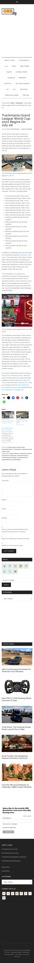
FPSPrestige (25, 952)
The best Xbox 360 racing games (11, 861)
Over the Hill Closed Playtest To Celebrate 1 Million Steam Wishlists (17, 786)
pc (12, 449)
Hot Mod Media (13, 950)
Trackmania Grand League (9, 457)
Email (4, 509)
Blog (10, 447)
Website (4, 518)
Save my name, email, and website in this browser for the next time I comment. (15, 530)
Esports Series (21, 447)
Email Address (7, 818)
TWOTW (7, 952)
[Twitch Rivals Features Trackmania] (8, 414)
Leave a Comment (26, 129)
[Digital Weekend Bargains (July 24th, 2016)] (22, 414)
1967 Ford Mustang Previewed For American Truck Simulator (16, 670)
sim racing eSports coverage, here (12, 390)
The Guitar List (19, 954)
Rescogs (17, 956)
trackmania (13, 455)
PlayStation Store (22, 382)
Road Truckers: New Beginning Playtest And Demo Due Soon (15, 757)
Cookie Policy (6, 871)
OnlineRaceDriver (17, 12)
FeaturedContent (7, 449)
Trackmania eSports (22, 455)
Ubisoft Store (18, 375)
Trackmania (17, 449)
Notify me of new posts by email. (12, 545)
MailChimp (13, 827)
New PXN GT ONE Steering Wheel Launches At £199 (16, 699)
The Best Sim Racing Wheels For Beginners (14, 857)
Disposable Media (16, 952)
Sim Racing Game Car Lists (9, 849)
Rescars (27, 954)
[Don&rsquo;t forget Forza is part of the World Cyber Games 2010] (9, 435)
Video (8, 451)
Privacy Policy (6, 867)
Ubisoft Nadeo (17, 459)
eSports (11, 453)
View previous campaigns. (10, 824)
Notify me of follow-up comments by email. (15, 538)
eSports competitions (20, 453)
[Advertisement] (17, 37)
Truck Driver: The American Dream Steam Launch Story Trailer (16, 728)
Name (4, 500)
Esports (14, 447)
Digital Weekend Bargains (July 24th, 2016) (21, 421)
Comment (5, 480)
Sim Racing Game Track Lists (10, 853)
